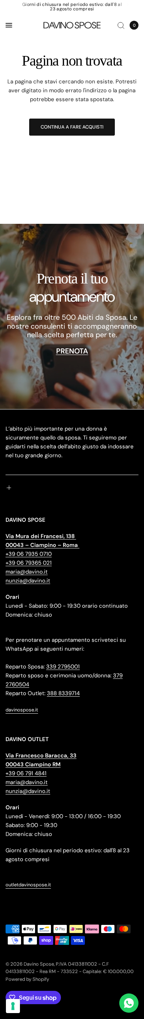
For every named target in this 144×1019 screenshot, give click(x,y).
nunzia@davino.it (28, 580)
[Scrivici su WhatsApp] (128, 1003)
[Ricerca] (121, 25)
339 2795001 (63, 666)
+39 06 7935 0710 (29, 554)
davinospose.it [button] (22, 710)
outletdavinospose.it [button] (28, 884)
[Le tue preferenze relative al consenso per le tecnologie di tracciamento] (13, 1006)
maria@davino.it (27, 571)
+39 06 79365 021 (29, 563)
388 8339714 (63, 693)
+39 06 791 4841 (26, 773)
